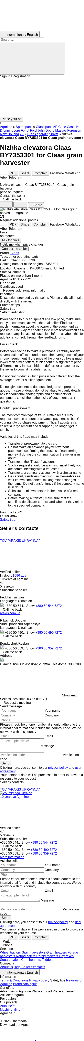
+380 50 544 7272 (48, 606)
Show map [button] (69, 695)
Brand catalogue (25, 984)
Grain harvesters (34, 952)
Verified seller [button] (10, 572)
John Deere (46, 130)
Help (17, 967)
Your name (52, 710)
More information (12, 857)
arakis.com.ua (10, 613)
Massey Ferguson (68, 130)
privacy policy (58, 767)
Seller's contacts (33, 967)
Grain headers (57, 952)
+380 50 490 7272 (48, 632)
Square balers (10, 959)
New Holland (9, 134)
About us (6, 967)
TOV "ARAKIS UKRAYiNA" (20, 540)
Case (62, 127)
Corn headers (31, 959)
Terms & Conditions (14, 980)
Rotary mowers (47, 956)
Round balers (26, 956)
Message (47, 746)
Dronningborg (10, 130)
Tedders (47, 959)
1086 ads (19, 575)
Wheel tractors (11, 952)
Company (52, 715)
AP (55, 127)
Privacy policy (39, 980)
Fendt (25, 130)
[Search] (32, 58)
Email (49, 736)
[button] (42, 97)
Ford (33, 130)
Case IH (73, 127)
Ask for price (11, 240)
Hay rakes (66, 956)
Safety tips (7, 519)
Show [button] (30, 606)
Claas (14, 253)
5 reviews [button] (7, 586)
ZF (22, 134)
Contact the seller (14, 248)
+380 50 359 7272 (48, 648)
